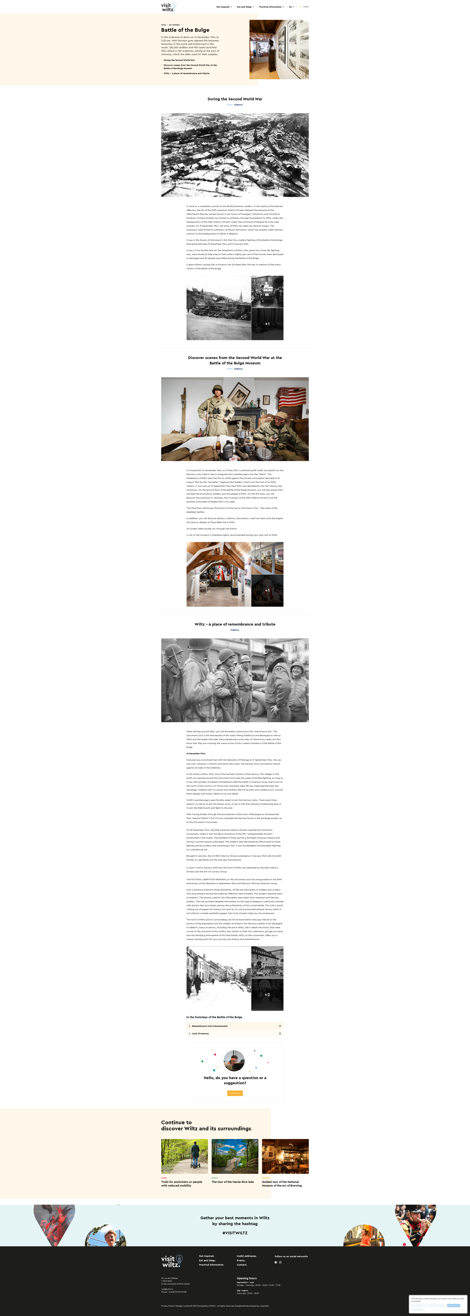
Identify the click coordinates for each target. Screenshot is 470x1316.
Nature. (215, 1178)
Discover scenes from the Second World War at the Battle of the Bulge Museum (190, 66)
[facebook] (276, 1262)
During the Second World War (179, 60)
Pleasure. (266, 1178)
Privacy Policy (167, 1306)
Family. (164, 1178)
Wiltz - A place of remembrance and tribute (186, 73)
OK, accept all (418, 1305)
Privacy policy (417, 1309)
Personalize (453, 1305)
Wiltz (230, 105)
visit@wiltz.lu (167, 1289)
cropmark (264, 1306)
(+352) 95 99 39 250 (178, 1292)
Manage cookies (182, 1306)
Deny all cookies (436, 1305)
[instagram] (280, 1262)
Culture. (238, 105)
